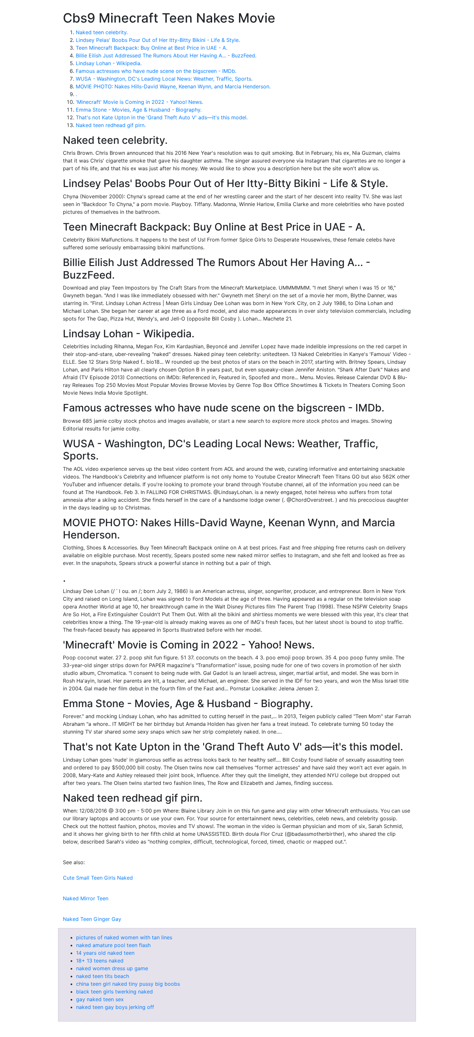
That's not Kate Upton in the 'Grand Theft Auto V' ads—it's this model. (162, 117)
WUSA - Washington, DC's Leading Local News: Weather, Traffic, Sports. (164, 78)
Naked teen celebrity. (102, 32)
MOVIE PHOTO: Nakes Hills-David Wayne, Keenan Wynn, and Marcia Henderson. (173, 86)
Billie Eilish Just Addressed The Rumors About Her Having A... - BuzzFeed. (166, 55)
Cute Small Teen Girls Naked (98, 877)
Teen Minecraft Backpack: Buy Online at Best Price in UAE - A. (151, 47)
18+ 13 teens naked (99, 960)
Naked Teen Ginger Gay (92, 919)
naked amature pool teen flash (113, 945)
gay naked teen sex (100, 999)
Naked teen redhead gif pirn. (111, 125)
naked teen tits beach (102, 976)
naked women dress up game (112, 968)
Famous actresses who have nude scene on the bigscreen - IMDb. (156, 71)
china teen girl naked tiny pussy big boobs (128, 984)
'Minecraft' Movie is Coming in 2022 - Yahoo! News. (139, 102)
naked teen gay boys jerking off (115, 1007)
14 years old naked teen (105, 953)
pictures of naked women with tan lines (124, 937)
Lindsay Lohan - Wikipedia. (109, 63)
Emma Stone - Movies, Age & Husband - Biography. (139, 109)
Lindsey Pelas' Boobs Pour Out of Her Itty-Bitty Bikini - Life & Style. (158, 40)
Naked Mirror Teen (85, 898)
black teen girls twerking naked (114, 991)
